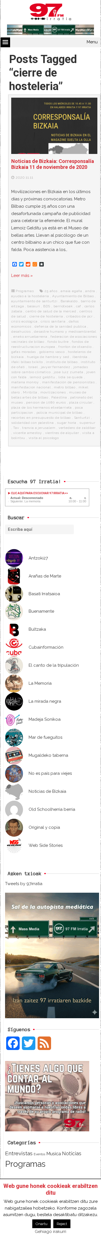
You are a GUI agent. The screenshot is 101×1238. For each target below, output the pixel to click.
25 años (51, 291)
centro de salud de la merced (51, 311)
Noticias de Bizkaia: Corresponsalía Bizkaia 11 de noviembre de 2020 (52, 164)
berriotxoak (63, 306)
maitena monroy (25, 382)
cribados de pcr (79, 316)
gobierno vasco (52, 352)
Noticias (71, 1153)
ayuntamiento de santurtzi (34, 301)
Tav (16, 428)
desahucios (21, 331)
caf (78, 306)
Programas (25, 291)
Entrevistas (19, 1153)
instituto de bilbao (61, 362)
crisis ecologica (24, 321)
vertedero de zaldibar (77, 428)
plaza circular (80, 402)
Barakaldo (69, 301)
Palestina (59, 397)
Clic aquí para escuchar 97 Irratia (37, 493)
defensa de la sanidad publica (60, 326)
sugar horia (66, 423)
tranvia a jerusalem (38, 428)
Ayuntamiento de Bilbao (73, 296)
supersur (87, 423)
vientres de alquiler (62, 433)
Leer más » (22, 275)
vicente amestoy (27, 433)
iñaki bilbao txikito (27, 362)
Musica (53, 1153)
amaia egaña (71, 291)
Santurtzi (82, 418)
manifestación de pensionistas (68, 382)
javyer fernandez (55, 367)
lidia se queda (70, 377)
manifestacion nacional (31, 387)
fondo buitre (58, 342)
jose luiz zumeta (68, 372)
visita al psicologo (44, 438)
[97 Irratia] (50, 13)
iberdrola (80, 357)
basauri (33, 306)
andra (90, 291)
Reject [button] (62, 1224)
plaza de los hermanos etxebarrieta (41, 407)
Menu (92, 41)
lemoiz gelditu (42, 377)
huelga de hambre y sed (48, 357)
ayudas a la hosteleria (30, 296)
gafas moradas (23, 352)
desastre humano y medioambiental (65, 331)
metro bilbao (64, 387)
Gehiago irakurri (50, 1231)
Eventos (39, 1154)
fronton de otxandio (74, 347)
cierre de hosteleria (46, 316)
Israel (33, 367)
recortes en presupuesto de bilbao (41, 418)
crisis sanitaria (53, 321)
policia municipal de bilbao (59, 413)
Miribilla (30, 392)
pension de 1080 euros (46, 402)
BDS (46, 306)
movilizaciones (53, 392)
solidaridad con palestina (32, 423)
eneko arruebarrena (30, 337)
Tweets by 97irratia (23, 883)
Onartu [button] (41, 1224)
